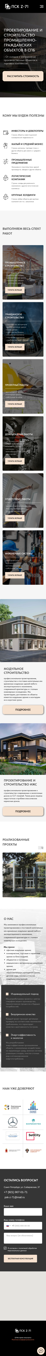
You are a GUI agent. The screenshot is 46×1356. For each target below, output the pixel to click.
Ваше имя (8, 1206)
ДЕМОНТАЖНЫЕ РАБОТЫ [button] (19, 434)
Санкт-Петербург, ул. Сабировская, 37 (22, 1187)
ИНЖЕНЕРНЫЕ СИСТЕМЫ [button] (19, 553)
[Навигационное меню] (41, 6)
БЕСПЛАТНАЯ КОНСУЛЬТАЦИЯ (20, 1259)
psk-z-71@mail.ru (15, 1197)
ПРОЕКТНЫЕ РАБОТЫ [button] (16, 385)
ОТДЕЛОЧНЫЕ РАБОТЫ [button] (17, 499)
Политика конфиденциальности (23, 1340)
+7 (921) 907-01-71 (15, 1192)
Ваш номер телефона (14, 1220)
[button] (23, 76)
